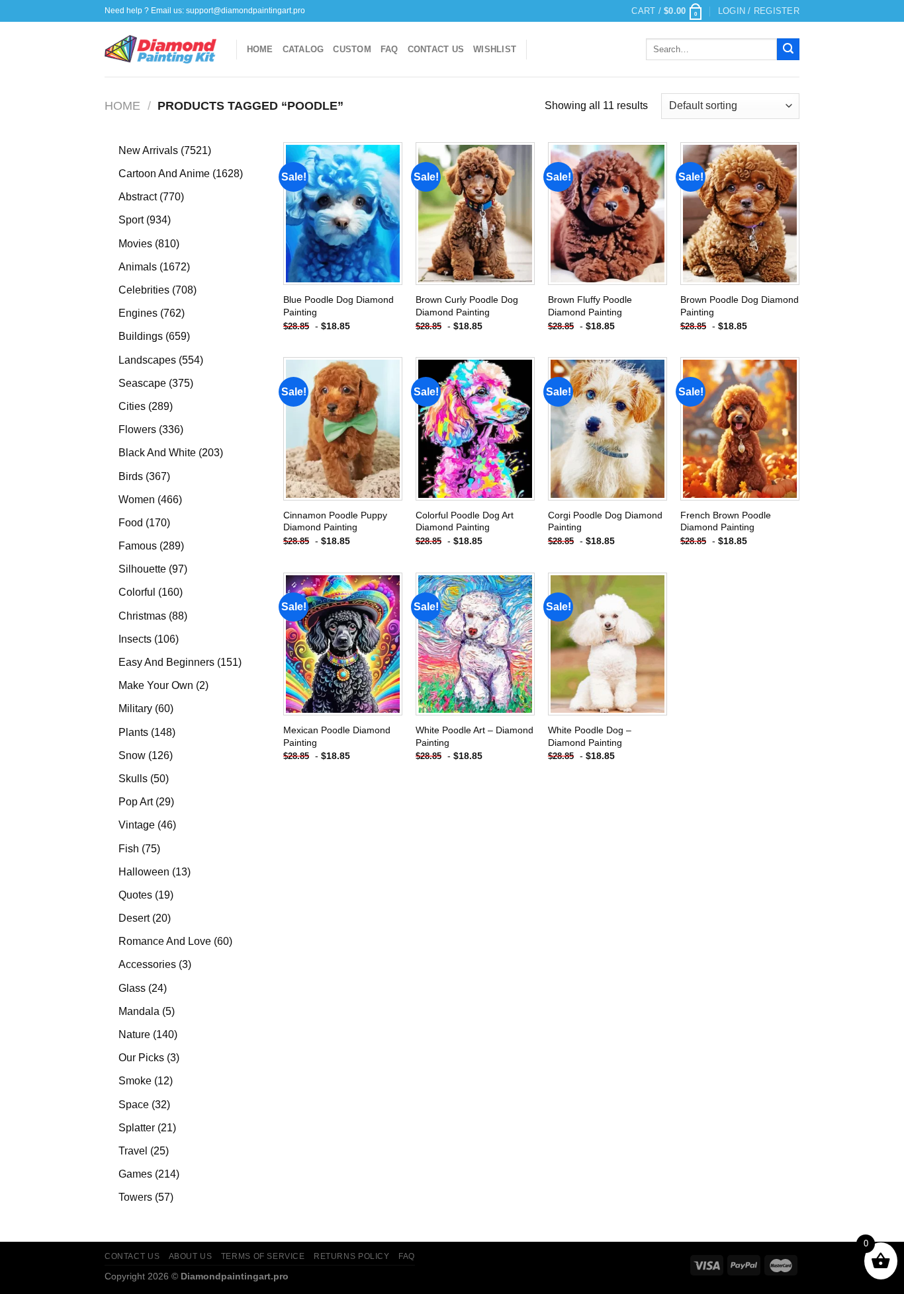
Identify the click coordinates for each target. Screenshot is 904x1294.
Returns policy (352, 1256)
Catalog (303, 49)
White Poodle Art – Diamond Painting (474, 736)
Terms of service (263, 1256)
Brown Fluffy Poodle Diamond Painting (590, 305)
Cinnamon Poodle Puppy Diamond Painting (335, 521)
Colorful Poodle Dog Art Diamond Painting (465, 521)
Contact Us (436, 49)
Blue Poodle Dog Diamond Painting (338, 305)
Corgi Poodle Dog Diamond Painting (605, 521)
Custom (352, 49)
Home (260, 49)
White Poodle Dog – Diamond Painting (589, 736)
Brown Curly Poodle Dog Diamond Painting (467, 305)
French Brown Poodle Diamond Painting (725, 521)
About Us (190, 1256)
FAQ (389, 49)
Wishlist (494, 49)
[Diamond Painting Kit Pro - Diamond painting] (160, 49)
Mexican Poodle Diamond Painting (336, 736)
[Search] (788, 49)
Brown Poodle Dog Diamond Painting (739, 305)
